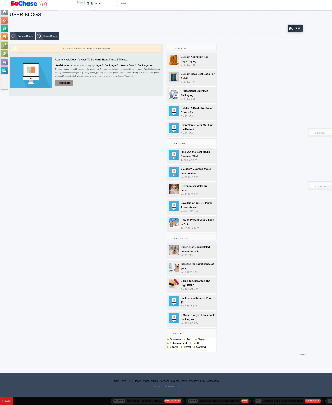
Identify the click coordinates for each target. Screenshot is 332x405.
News (201, 339)
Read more (64, 82)
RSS (130, 380)
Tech (189, 339)
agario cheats (120, 65)
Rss (182, 339)
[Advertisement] (157, 361)
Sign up (97, 3)
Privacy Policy (197, 380)
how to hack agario (140, 65)
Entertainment (178, 343)
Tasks (138, 380)
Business (175, 339)
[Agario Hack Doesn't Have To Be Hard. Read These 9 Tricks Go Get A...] (31, 72)
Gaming (201, 346)
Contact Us (213, 380)
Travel (187, 346)
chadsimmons (63, 65)
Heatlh (196, 343)
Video (146, 380)
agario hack (103, 65)
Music (154, 380)
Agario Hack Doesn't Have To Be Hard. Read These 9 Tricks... (91, 59)
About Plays (119, 380)
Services (164, 380)
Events (175, 380)
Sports (174, 346)
